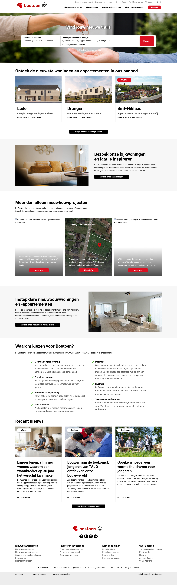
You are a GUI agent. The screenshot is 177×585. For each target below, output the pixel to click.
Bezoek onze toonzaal (111, 558)
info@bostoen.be (132, 567)
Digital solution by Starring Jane (150, 574)
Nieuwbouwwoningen (24, 549)
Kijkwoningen (92, 7)
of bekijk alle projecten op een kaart (88, 50)
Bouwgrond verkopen (69, 555)
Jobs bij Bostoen (146, 558)
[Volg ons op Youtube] (96, 536)
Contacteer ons (145, 561)
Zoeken (146, 41)
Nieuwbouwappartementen (26, 552)
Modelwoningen (109, 549)
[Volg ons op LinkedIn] (86, 536)
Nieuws (110, 2)
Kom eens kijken (111, 545)
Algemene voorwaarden (61, 574)
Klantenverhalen (146, 552)
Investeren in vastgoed (111, 7)
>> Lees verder (23, 497)
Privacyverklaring (39, 574)
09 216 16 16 (116, 567)
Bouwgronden (21, 558)
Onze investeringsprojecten (71, 549)
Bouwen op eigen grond (84, 2)
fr (159, 2)
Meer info (39, 270)
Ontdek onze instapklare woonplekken (37, 325)
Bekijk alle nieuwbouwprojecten (88, 131)
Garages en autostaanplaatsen (28, 555)
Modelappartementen (111, 552)
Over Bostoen (121, 2)
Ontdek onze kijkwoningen (111, 177)
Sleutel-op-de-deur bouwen (150, 549)
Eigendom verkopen (134, 7)
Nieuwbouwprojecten (73, 7)
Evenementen (100, 2)
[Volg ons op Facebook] (81, 536)
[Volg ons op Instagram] (91, 536)
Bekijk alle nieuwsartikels (88, 506)
